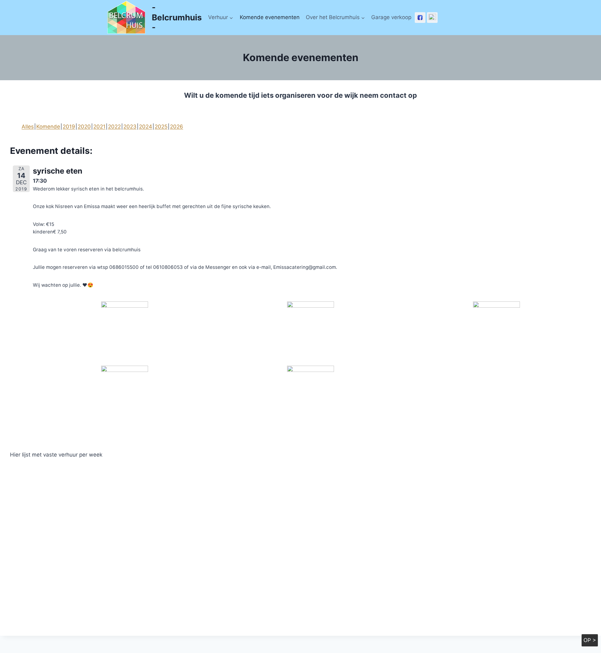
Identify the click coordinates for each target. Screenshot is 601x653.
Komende (48, 126)
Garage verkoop (391, 17)
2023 (129, 126)
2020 (84, 126)
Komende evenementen (270, 17)
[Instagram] (432, 17)
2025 (161, 126)
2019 (69, 126)
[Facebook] (420, 17)
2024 (145, 126)
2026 (176, 126)
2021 (99, 126)
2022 (114, 126)
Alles (28, 126)
